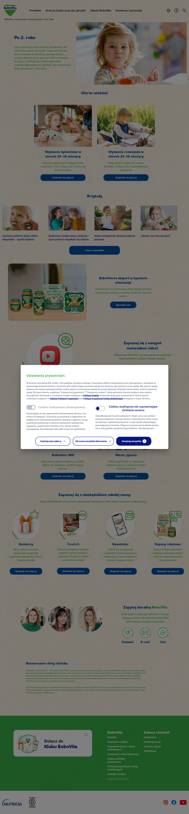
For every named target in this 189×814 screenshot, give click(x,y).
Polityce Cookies (91, 395)
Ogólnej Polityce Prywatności (64, 398)
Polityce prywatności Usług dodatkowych (103, 398)
